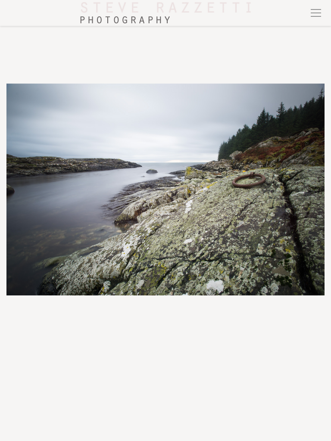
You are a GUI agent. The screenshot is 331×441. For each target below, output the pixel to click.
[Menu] (316, 13)
